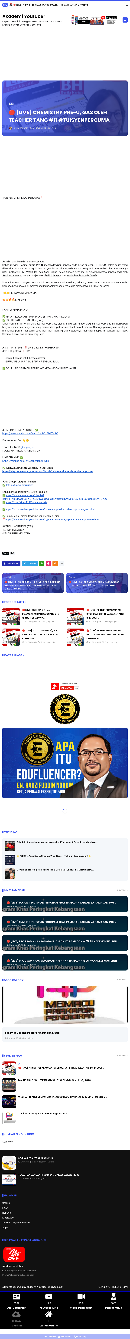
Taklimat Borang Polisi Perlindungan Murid (32, 1032)
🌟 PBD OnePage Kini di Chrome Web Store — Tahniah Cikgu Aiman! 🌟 (54, 855)
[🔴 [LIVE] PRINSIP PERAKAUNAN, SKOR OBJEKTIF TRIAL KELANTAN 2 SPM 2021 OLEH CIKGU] (75, 624)
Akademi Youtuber (23, 16)
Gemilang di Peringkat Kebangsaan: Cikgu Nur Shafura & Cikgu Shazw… (55, 869)
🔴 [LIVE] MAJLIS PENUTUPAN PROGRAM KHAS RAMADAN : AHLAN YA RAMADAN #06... (61, 902)
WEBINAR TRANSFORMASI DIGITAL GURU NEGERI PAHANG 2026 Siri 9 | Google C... (62, 1096)
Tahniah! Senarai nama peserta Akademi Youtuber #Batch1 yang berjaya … (57, 842)
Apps (5, 1227)
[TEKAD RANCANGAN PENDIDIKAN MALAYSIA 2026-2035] (9, 1185)
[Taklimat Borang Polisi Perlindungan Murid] (65, 1004)
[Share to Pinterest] (48, 563)
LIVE (11, 104)
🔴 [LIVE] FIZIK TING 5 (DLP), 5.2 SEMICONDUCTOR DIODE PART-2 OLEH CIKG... (40, 634)
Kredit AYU (8, 1217)
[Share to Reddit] (55, 563)
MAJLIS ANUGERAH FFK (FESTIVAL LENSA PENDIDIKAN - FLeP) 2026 (39, 4)
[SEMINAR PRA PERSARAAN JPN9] (9, 1168)
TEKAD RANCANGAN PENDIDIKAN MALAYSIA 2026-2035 (48, 1174)
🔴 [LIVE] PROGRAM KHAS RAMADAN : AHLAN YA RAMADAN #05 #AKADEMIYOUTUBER (62, 941)
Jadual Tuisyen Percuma (16, 1222)
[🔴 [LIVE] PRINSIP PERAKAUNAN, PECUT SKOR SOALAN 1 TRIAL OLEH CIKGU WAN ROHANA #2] (75, 645)
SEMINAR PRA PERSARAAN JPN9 (35, 1158)
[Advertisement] (65, 52)
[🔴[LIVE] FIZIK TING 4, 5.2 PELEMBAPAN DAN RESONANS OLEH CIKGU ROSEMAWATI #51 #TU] (11, 624)
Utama (6, 1203)
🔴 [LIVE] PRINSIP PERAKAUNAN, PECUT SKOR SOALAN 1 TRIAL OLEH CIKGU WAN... (105, 634)
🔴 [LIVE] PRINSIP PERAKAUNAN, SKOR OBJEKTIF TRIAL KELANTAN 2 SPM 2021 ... (105, 613)
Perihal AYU (104, 1286)
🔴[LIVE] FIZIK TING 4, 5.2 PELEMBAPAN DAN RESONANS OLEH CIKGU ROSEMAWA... (41, 613)
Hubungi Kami (120, 1286)
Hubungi (6, 1212)
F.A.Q (5, 1207)
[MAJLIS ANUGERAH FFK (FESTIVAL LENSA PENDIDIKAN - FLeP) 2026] (4, 5)
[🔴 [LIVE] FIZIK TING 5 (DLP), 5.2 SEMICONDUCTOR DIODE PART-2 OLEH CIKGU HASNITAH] (11, 645)
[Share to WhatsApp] (41, 563)
